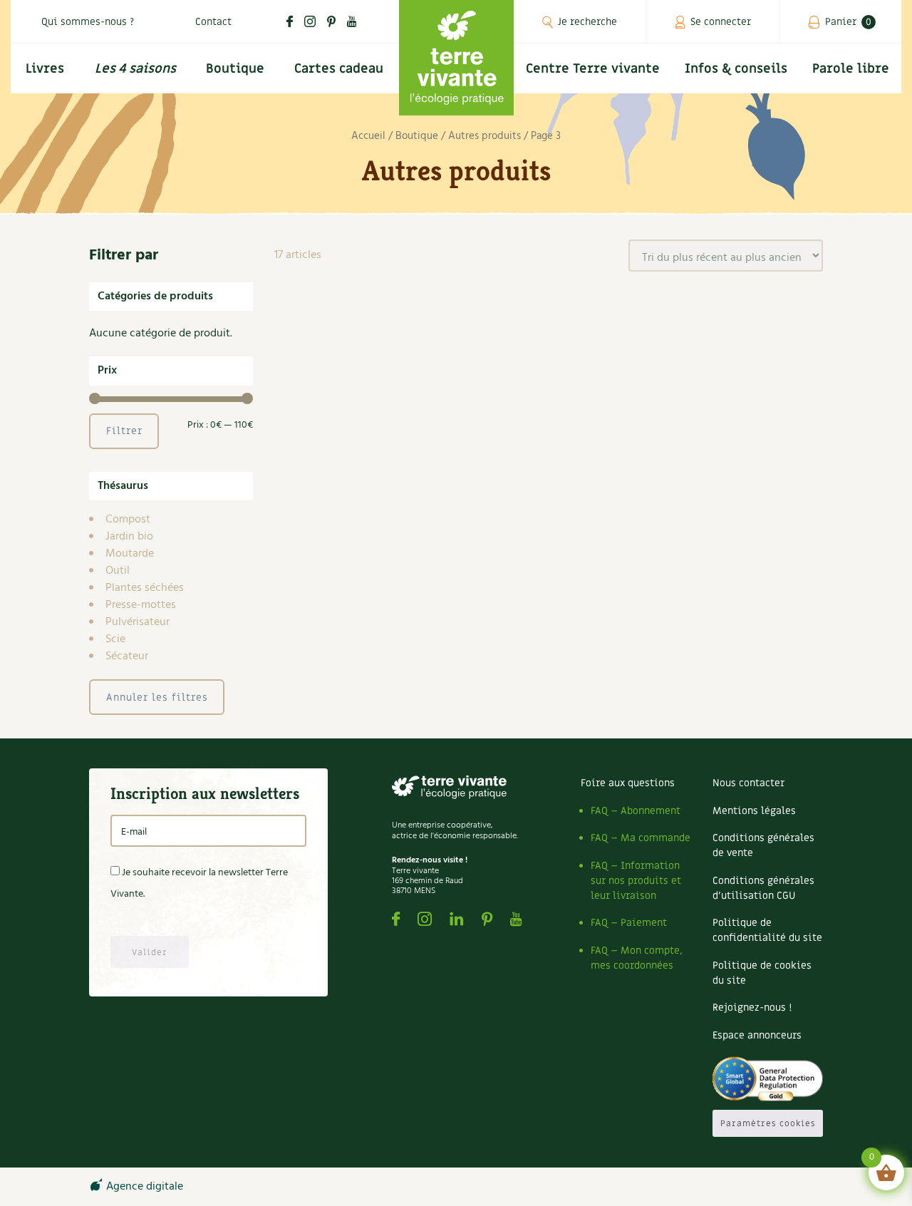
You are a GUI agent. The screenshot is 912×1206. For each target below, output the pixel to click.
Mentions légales (754, 811)
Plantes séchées (144, 588)
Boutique (235, 69)
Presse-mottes (140, 605)
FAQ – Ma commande (640, 838)
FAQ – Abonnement (635, 811)
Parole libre (850, 69)
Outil (117, 571)
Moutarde (129, 554)
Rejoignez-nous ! (752, 1007)
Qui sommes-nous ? (87, 22)
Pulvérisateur (137, 622)
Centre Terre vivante (593, 69)
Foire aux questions (628, 783)
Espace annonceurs (757, 1035)
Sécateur (126, 656)
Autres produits (484, 136)
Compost (127, 519)
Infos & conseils (736, 69)
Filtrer (124, 431)
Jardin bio (129, 536)
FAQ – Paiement (629, 922)
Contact (213, 22)
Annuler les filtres (157, 697)
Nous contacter (748, 783)
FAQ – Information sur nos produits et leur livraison (636, 880)
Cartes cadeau (338, 69)
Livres (45, 69)
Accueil (368, 136)
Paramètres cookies (768, 1123)
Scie (115, 639)
